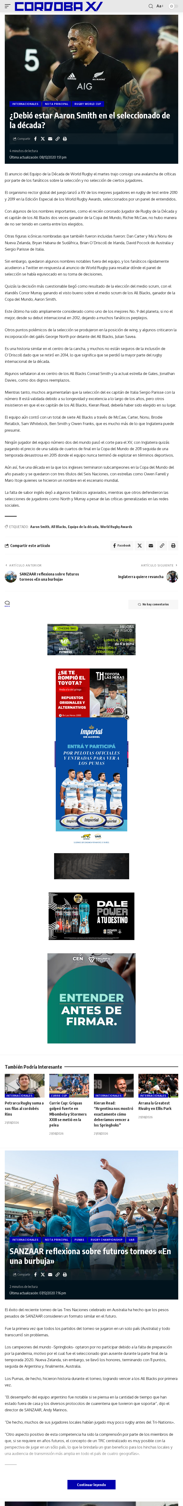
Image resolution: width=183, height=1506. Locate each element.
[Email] (50, 139)
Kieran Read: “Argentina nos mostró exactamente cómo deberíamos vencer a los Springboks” (113, 1114)
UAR (131, 1239)
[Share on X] (42, 139)
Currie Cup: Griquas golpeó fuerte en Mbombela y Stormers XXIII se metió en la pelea (68, 1114)
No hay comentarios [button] (155, 604)
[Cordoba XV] (58, 6)
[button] (9, 6)
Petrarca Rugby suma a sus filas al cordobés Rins (24, 1108)
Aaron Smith (39, 527)
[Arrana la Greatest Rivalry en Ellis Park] (158, 1086)
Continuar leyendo (91, 1485)
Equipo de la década (83, 527)
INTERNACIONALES (25, 104)
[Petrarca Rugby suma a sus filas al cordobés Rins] (25, 1086)
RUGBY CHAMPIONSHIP (107, 1239)
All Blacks (58, 527)
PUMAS (79, 1239)
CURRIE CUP (59, 1095)
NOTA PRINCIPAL (56, 104)
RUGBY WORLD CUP (88, 104)
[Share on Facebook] (35, 139)
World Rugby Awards (116, 527)
